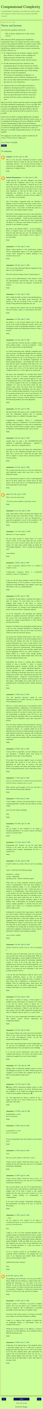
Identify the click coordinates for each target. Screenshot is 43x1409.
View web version (21, 1403)
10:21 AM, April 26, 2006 (22, 1065)
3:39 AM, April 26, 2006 (21, 861)
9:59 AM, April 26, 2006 (21, 1030)
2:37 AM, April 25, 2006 (21, 294)
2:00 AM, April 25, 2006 (21, 265)
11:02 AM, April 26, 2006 (22, 1084)
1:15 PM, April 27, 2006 (21, 1301)
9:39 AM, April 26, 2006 (21, 944)
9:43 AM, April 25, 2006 (21, 467)
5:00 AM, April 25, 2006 (21, 438)
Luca (7, 494)
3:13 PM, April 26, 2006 (21, 1150)
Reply (8, 171)
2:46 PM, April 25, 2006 (21, 563)
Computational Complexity (20, 6)
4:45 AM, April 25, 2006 (21, 340)
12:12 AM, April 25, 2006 (29, 177)
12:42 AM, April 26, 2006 (22, 842)
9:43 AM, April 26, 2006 (21, 997)
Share (4, 145)
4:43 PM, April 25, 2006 (21, 596)
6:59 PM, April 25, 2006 (21, 749)
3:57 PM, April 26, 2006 (21, 1175)
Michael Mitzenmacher (13, 177)
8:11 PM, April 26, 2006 (21, 1215)
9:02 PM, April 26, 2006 (15, 1276)
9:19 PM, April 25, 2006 (21, 799)
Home (21, 1399)
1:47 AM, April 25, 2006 (21, 246)
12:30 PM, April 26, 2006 (22, 1111)
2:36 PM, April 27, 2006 (21, 1342)
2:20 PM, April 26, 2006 (21, 1126)
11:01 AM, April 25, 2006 (22, 531)
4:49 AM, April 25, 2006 (21, 409)
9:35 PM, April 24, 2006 (20, 157)
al (6, 1276)
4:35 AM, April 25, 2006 (21, 319)
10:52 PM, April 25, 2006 (22, 824)
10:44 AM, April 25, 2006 (22, 511)
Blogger (25, 1407)
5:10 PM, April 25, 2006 (21, 694)
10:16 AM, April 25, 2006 (18, 494)
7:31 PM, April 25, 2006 (21, 778)
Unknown (9, 157)
